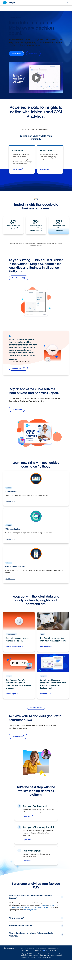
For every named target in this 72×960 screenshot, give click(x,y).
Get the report (17, 409)
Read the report (17, 278)
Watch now (44, 694)
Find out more (16, 169)
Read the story (17, 368)
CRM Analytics (53, 905)
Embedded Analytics (16, 907)
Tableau (44, 905)
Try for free (27, 816)
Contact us (26, 861)
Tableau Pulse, (29, 907)
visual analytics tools (30, 910)
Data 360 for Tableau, (41, 907)
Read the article (45, 646)
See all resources (36, 707)
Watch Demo (16, 54)
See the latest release (13, 646)
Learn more (33, 54)
